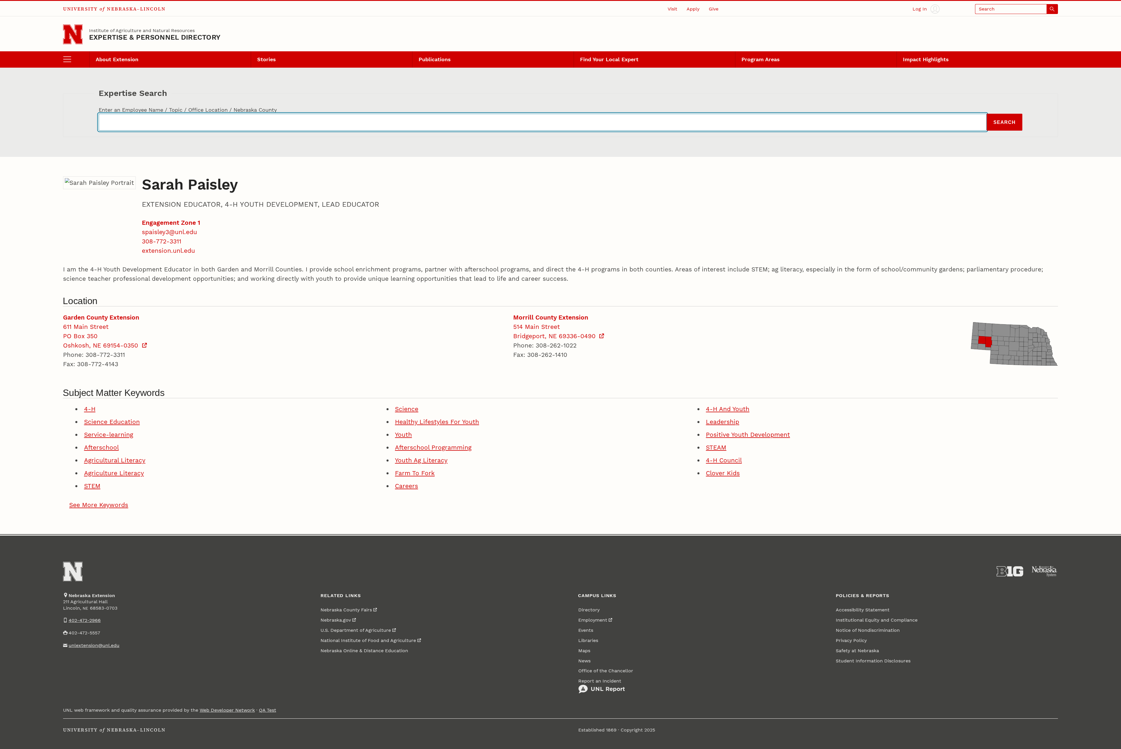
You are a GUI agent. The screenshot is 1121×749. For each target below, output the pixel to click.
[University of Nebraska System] (1044, 571)
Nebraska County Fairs (346, 610)
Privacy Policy (851, 640)
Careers (406, 486)
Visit (672, 9)
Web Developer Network (227, 710)
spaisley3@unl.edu (169, 232)
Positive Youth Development (748, 434)
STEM (92, 486)
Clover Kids (723, 473)
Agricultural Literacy (114, 460)
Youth (403, 434)
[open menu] (76, 59)
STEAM (716, 447)
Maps (584, 650)
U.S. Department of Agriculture (356, 630)
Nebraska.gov (336, 620)
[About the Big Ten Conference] (1010, 571)
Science (406, 409)
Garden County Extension (101, 317)
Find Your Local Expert (609, 59)
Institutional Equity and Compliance (877, 620)
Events (585, 630)
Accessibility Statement (863, 610)
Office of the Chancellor (605, 670)
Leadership (722, 421)
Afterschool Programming (433, 447)
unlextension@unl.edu (94, 645)
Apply (693, 9)
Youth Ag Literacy (421, 460)
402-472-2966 (85, 620)
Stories (266, 59)
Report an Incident (599, 681)
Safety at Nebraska (857, 650)
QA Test (267, 710)
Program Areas (760, 59)
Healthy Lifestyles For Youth (437, 421)
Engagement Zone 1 (171, 222)
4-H (89, 409)
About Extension (117, 59)
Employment (592, 620)
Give (713, 9)
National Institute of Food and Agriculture (368, 640)
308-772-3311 (161, 241)
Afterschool (101, 447)
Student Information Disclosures (873, 661)
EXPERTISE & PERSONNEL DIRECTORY (155, 37)
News (584, 661)
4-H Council (724, 460)
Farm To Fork (415, 473)
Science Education (112, 421)
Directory (589, 610)
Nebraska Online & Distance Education (364, 650)
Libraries (588, 640)
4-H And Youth (727, 409)
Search (1004, 122)
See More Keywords (98, 504)
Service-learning (108, 434)
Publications (435, 59)
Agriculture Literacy (114, 473)
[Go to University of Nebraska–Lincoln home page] (73, 34)
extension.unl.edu (168, 250)
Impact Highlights (926, 59)
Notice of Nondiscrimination (868, 630)
